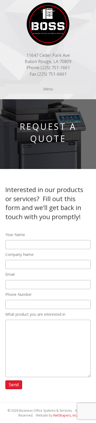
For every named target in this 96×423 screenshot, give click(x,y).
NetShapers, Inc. (65, 415)
